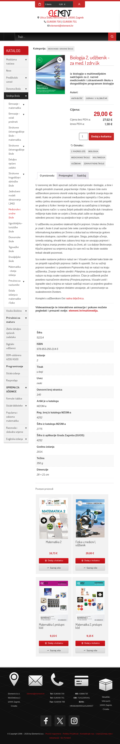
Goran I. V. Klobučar (96, 98)
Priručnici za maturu (13, 319)
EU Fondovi (66, 738)
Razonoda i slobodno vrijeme (14, 429)
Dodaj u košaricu (101, 136)
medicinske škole (80, 157)
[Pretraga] (112, 37)
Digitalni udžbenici (11, 346)
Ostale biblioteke (14, 405)
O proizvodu (47, 175)
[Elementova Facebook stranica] (45, 720)
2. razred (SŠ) (78, 151)
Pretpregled (66, 175)
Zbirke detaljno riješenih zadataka (13, 333)
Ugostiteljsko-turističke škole (15, 227)
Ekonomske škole (14, 239)
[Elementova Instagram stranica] (74, 720)
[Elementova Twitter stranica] (60, 720)
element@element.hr (61, 25)
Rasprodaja (12, 380)
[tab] (47, 175)
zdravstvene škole (94, 164)
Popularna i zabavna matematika (12, 416)
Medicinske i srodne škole (15, 213)
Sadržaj (81, 175)
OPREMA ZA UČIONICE (12, 389)
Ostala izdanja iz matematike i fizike (15, 296)
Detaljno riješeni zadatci (13, 163)
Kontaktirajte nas (87, 734)
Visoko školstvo (14, 310)
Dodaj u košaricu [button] (55, 560)
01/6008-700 (54, 21)
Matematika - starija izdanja (15, 270)
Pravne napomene (53, 734)
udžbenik (76, 164)
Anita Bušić (77, 98)
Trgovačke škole (14, 249)
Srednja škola (13, 95)
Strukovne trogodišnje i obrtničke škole (15, 179)
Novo (8, 70)
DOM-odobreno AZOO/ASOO (13, 357)
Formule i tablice (14, 398)
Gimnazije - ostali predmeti (14, 117)
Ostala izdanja (13, 373)
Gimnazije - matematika (15, 105)
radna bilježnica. (75, 298)
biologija (93, 151)
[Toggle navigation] (9, 37)
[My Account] (79, 4)
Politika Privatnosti (70, 734)
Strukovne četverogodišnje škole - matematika (16, 133)
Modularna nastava (11, 61)
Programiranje (14, 366)
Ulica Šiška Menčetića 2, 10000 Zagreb (62, 17)
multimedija (99, 157)
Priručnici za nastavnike (14, 282)
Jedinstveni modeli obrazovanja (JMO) (15, 197)
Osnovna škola (13, 88)
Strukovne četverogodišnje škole (16, 149)
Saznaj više (55, 568)
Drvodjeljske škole (15, 259)
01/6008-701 (70, 21)
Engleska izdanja (14, 438)
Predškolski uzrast (12, 79)
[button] (60, 60)
